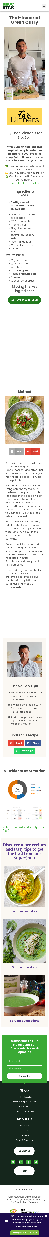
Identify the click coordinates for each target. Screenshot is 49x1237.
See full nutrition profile (25, 183)
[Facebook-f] (28, 1162)
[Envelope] (13, 1162)
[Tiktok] (36, 1162)
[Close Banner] (46, 1216)
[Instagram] (21, 1162)
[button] (44, 6)
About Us (24, 1119)
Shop (24, 1090)
